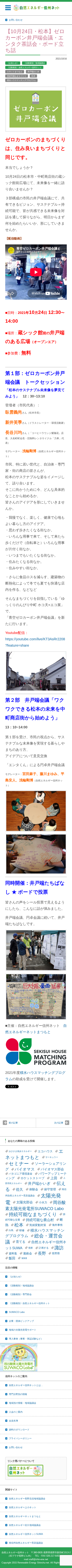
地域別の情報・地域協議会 (22, 1403)
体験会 (33, 1189)
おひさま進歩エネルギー (20, 1151)
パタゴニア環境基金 (20, 1173)
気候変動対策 (37, 1225)
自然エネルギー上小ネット (22, 1507)
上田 (53, 1178)
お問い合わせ (16, 1447)
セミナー (19, 1163)
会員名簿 (13, 1420)
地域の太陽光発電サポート (22, 1329)
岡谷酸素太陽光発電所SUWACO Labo (35, 1205)
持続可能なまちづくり (16, 76)
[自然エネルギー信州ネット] (36, 7)
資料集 (13, 1253)
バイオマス (25, 1169)
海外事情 (57, 1225)
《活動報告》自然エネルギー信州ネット (24, 67)
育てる (20, 1242)
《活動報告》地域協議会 (34, 63)
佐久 (19, 1189)
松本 (33, 76)
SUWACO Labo (17, 1312)
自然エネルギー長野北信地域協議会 (27, 1498)
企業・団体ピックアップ (21, 1321)
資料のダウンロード (19, 1429)
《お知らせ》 (13, 63)
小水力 (43, 1202)
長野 (42, 1253)
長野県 (56, 1253)
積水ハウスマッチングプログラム (21, 80)
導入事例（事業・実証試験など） (26, 1338)
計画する (44, 1248)
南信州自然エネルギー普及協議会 (26, 1543)
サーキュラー (51, 1157)
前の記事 (13, 1122)
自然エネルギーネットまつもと (25, 1516)
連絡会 (27, 1253)
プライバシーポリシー (20, 1438)
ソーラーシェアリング (35, 1166)
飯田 (12, 1258)
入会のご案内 (16, 1412)
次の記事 (58, 1122)
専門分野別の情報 (18, 1394)
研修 (21, 1230)
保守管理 (50, 1189)
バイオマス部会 (52, 1169)
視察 (30, 1248)
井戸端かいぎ (33, 72)
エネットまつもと (14, 72)
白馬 (11, 1230)
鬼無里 (24, 1258)
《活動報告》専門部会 (20, 1294)
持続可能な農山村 (40, 1220)
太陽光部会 (24, 1202)
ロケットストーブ (32, 1178)
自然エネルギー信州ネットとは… (26, 1385)
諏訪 (59, 1247)
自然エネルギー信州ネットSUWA (26, 1534)
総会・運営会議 (34, 1239)
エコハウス (45, 1151)
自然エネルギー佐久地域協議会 (25, 1525)
